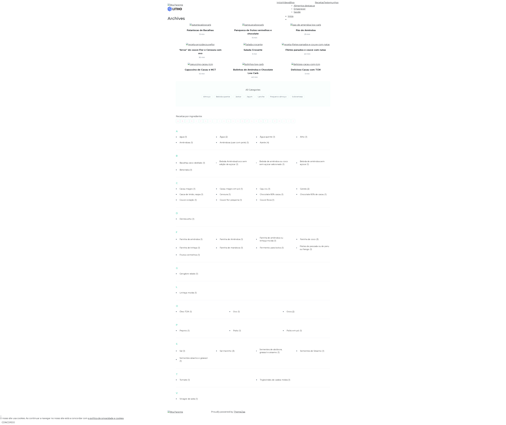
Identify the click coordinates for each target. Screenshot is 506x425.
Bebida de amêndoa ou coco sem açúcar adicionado (273, 163)
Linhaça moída (188, 293)
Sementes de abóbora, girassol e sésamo (271, 351)
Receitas (319, 2)
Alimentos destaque (304, 5)
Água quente (267, 137)
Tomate (185, 380)
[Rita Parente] (175, 412)
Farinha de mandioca (231, 248)
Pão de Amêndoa (306, 30)
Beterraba (186, 170)
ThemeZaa (239, 412)
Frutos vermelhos (190, 255)
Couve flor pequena (231, 200)
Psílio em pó (294, 330)
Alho (303, 137)
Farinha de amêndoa (191, 239)
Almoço (207, 97)
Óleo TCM (186, 311)
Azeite (264, 142)
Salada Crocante (253, 50)
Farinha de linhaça (190, 248)
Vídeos (286, 2)
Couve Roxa (267, 200)
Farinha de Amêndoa (231, 239)
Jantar (238, 97)
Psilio (237, 330)
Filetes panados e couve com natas (306, 50)
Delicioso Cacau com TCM (306, 70)
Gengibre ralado (189, 274)
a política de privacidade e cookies (106, 418)
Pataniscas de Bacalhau (200, 30)
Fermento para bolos (272, 248)
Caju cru (265, 189)
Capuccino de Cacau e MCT (200, 70)
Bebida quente (223, 97)
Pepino (184, 330)
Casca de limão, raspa (191, 194)
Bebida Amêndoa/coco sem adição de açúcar (233, 163)
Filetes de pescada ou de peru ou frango (314, 247)
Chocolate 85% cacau (271, 194)
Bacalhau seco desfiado (192, 163)
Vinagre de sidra (189, 399)
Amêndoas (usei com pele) (234, 142)
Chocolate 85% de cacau (313, 194)
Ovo (236, 311)
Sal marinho (227, 351)
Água (224, 137)
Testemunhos (331, 2)
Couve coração (188, 200)
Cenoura (225, 194)
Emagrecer (300, 9)
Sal (182, 351)
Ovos (291, 311)
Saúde (297, 12)
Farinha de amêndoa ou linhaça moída (271, 239)
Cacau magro (187, 189)
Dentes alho (187, 219)
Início (279, 2)
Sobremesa (297, 97)
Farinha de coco (309, 239)
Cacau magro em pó (231, 189)
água (183, 137)
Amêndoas (186, 142)
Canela (305, 189)
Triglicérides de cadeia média (275, 380)
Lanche (261, 97)
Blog (292, 2)
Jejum (249, 97)
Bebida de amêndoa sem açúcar (312, 163)
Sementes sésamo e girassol (194, 359)
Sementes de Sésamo (312, 351)
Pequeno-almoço (278, 97)
